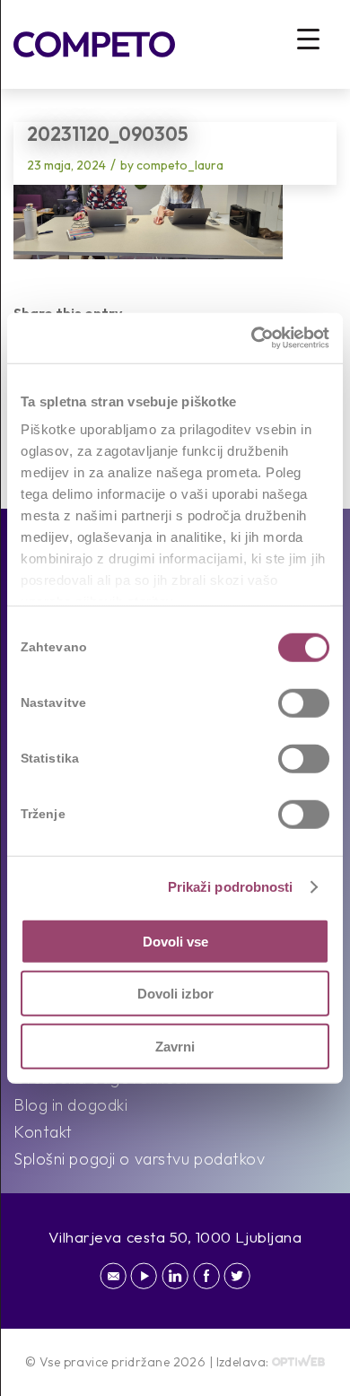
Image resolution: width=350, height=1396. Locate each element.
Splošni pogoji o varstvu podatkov (139, 1158)
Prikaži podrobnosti (230, 886)
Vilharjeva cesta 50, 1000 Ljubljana (175, 1236)
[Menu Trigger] (308, 38)
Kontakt (43, 1131)
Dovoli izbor (175, 993)
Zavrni (175, 1045)
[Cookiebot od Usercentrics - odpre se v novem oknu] (251, 338)
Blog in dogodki (70, 1105)
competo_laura (179, 165)
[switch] (303, 702)
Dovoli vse (175, 940)
